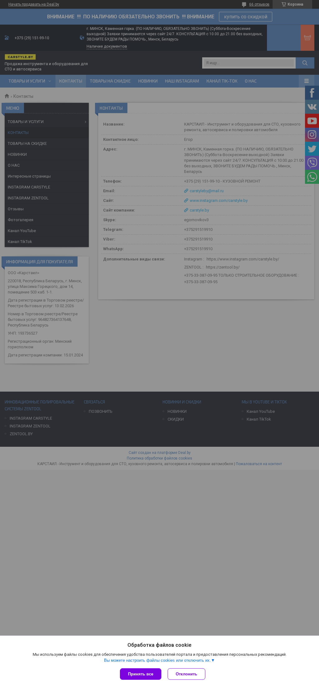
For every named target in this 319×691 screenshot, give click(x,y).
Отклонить (186, 674)
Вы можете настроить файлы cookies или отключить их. (157, 660)
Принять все (140, 674)
